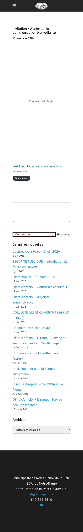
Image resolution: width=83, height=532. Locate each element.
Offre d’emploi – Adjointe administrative (31, 299)
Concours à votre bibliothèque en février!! (36, 356)
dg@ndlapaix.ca (41, 494)
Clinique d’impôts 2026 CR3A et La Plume (38, 386)
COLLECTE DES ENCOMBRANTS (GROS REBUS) (41, 315)
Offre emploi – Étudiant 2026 (34, 277)
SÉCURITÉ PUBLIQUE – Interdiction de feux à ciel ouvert (40, 264)
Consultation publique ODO (32, 328)
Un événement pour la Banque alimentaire (34, 371)
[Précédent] (23, 222)
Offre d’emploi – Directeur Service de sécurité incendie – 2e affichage (39, 340)
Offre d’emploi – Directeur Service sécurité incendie (37, 402)
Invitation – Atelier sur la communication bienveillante (37, 168)
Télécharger (21, 178)
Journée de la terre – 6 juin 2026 (36, 251)
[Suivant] (60, 222)
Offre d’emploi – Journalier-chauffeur (40, 287)
